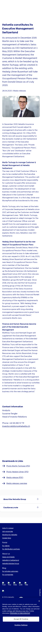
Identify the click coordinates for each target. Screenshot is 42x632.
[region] (21, 615)
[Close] (39, 601)
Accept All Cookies (21, 619)
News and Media (8, 557)
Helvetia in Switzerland (10, 560)
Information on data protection (20, 613)
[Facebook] (4, 584)
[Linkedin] (20, 584)
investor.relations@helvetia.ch (16, 426)
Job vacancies (7, 531)
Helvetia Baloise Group (10, 563)
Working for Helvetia (9, 535)
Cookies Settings (21, 625)
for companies (7, 574)
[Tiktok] (26, 587)
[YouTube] (9, 584)
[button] (21, 499)
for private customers (10, 571)
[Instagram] (15, 584)
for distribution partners (11, 549)
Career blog (6, 538)
